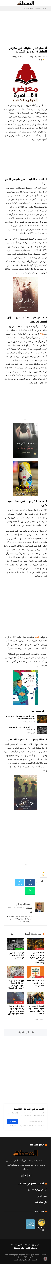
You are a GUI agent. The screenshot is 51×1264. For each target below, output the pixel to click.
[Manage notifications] (45, 1259)
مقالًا (42, 334)
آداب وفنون (40, 1002)
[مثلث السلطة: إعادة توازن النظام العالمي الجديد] (35, 972)
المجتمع (14, 1244)
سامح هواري (42, 1196)
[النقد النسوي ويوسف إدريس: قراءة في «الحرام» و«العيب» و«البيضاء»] (42, 719)
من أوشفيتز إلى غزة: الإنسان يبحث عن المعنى (21, 728)
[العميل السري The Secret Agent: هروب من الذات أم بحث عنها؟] (35, 998)
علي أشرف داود (41, 1202)
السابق (41, 1019)
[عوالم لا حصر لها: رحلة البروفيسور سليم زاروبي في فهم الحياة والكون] (15, 998)
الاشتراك (13, 1121)
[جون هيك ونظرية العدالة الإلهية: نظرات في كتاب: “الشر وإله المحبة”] (15, 972)
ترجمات (27, 1244)
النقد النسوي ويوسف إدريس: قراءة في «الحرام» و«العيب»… (20, 717)
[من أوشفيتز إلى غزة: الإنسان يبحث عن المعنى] (42, 730)
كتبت (37, 637)
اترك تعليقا (24, 1032)
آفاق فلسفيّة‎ (19, 949)
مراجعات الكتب (39, 949)
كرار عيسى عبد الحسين (37, 1190)
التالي (37, 1019)
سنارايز (20, 1256)
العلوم (20, 1244)
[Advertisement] (25, 28)
